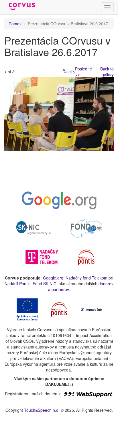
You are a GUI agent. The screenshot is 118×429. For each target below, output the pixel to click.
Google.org (53, 278)
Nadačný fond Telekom (86, 278)
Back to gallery (107, 71)
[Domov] (22, 6)
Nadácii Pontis (17, 283)
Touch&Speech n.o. (42, 410)
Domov (15, 23)
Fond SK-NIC (44, 283)
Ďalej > (68, 71)
